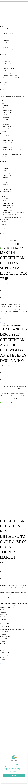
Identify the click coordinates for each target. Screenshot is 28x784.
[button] (14, 98)
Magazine (4, 54)
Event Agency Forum (8, 70)
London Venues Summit (8, 68)
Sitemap (3, 643)
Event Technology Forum (8, 63)
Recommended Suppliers (7, 52)
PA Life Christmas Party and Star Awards (12, 77)
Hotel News (5, 42)
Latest (3, 26)
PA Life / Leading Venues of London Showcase (13, 73)
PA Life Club (4, 82)
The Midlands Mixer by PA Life (10, 75)
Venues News (6, 47)
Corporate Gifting (7, 35)
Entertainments (6, 38)
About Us (4, 87)
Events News (6, 40)
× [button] (26, 754)
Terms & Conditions (6, 636)
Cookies (3, 641)
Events (3, 56)
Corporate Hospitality (8, 33)
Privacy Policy (5, 638)
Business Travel (6, 28)
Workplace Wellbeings (8, 49)
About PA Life (5, 631)
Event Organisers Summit (8, 66)
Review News (6, 45)
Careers (4, 31)
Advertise (4, 84)
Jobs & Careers (5, 80)
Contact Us (4, 89)
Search (1, 101)
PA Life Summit (6, 61)
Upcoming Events (7, 59)
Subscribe (4, 91)
